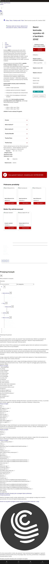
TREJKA (31, 266)
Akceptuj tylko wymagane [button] (16, 493)
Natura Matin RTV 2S (24, 223)
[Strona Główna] (4, 20)
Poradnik (4, 328)
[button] (24, 526)
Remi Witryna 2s (37, 198)
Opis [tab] (6, 42)
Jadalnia (4, 312)
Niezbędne (2, 361)
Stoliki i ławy (7, 304)
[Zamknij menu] (0, 290)
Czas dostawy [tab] (8, 46)
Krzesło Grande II (9, 223)
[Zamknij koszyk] (1, 276)
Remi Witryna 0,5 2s (9, 198)
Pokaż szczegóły (4, 365)
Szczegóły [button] (25, 558)
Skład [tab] (6, 47)
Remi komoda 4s (23, 198)
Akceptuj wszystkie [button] (4, 493)
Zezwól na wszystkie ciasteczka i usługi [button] (29, 501)
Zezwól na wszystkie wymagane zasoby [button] (9, 501)
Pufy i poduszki (8, 301)
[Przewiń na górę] (1, 287)
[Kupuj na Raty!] (39, 91)
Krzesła (6, 315)
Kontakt (4, 332)
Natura (9, 310)
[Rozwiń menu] (1, 13)
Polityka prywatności (5, 495)
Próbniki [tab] (6, 44)
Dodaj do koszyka (38, 87)
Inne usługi (2, 437)
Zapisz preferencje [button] (27, 493)
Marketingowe (3, 425)
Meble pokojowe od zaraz (10, 327)
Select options (11, 203)
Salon (4, 303)
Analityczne (3, 400)
